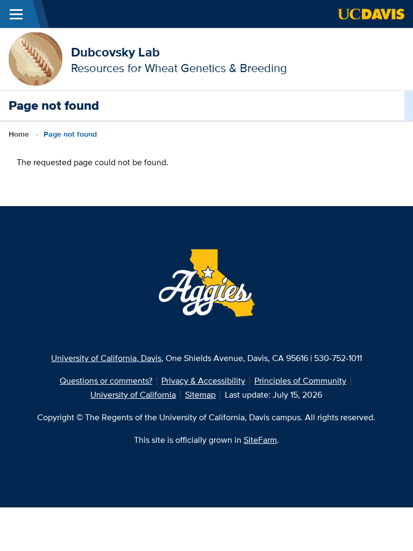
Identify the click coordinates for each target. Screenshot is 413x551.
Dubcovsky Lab (115, 52)
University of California (133, 394)
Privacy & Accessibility (203, 381)
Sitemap (200, 394)
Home (19, 134)
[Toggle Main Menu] (16, 14)
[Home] (35, 58)
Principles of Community (300, 381)
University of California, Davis (106, 358)
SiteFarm (260, 440)
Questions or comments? (106, 381)
